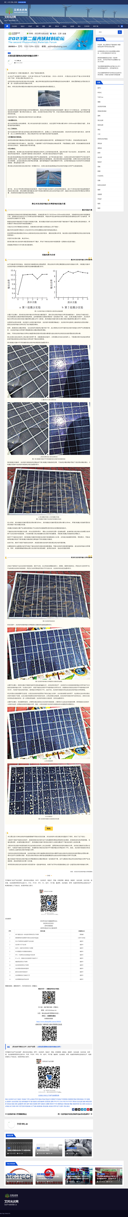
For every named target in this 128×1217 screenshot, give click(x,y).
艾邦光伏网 (10, 17)
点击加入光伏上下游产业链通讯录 (48, 1095)
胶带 (39, 1104)
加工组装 (12, 1106)
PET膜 (30, 1101)
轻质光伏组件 (102, 185)
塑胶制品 (60, 1104)
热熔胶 (35, 1104)
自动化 (88, 1104)
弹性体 (57, 26)
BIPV (99, 88)
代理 (20, 1106)
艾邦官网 (86, 26)
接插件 (9, 1101)
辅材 (84, 1101)
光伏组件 (11, 1099)
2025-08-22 (72, 1181)
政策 (99, 152)
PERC (100, 92)
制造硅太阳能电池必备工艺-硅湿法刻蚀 (18, 1150)
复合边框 (100, 120)
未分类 (100, 157)
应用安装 (48, 1101)
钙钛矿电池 (45, 1099)
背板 (37, 26)
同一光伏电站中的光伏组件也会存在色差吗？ (74, 1114)
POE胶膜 (64, 1099)
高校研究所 (76, 1104)
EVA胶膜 (52, 1099)
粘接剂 (35, 1101)
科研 (17, 1106)
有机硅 (9, 1104)
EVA (61, 1101)
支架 (20, 1101)
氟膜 (26, 1101)
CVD (85, 1099)
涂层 (38, 1101)
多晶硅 (51, 1106)
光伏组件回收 (102, 106)
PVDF (70, 1101)
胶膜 (43, 26)
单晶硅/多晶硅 (70, 1147)
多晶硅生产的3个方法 (73, 1150)
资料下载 (95, 26)
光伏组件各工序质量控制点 (17, 1114)
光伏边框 (80, 1101)
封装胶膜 (70, 1099)
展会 (79, 26)
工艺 (9, 53)
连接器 (72, 26)
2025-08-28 (12, 1181)
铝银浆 (43, 1104)
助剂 (25, 1104)
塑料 (50, 26)
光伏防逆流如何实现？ (43, 1150)
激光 (68, 1106)
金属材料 (20, 1104)
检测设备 (39, 1106)
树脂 (87, 1101)
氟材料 (42, 1101)
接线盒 (65, 26)
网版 (70, 1104)
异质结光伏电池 (102, 139)
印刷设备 (66, 1104)
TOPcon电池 (30, 1099)
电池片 (23, 26)
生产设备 (34, 1106)
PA (67, 1101)
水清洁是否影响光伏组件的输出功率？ (49, 1046)
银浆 (31, 1104)
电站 (6, 1099)
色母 (16, 1104)
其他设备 (45, 1106)
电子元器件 (59, 1106)
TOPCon (100, 97)
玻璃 (23, 1101)
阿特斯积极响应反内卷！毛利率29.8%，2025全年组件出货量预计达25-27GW (109, 59)
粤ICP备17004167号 (5, 1213)
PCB (55, 1104)
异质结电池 (79, 1099)
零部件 (52, 1104)
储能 (99, 102)
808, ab (19, 60)
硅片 (15, 1099)
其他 (65, 1106)
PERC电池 (38, 1099)
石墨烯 (47, 1104)
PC (58, 1101)
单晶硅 (24, 1099)
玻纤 (28, 1104)
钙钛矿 (30, 26)
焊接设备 (28, 1106)
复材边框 (100, 125)
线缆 (12, 1104)
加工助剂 (83, 1104)
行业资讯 (14, 26)
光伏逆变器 (14, 1101)
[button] (118, 26)
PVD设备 (58, 1099)
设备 (99, 180)
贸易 (23, 1106)
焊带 (54, 1106)
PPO (55, 1101)
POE (64, 1101)
